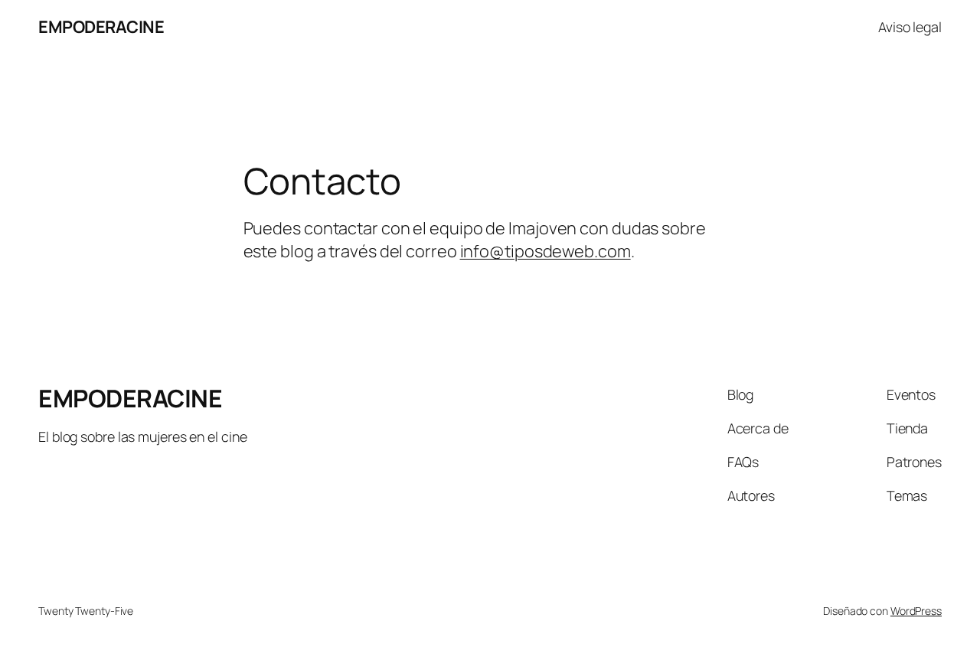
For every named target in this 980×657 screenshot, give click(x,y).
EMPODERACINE (101, 26)
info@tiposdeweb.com (545, 251)
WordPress (916, 610)
